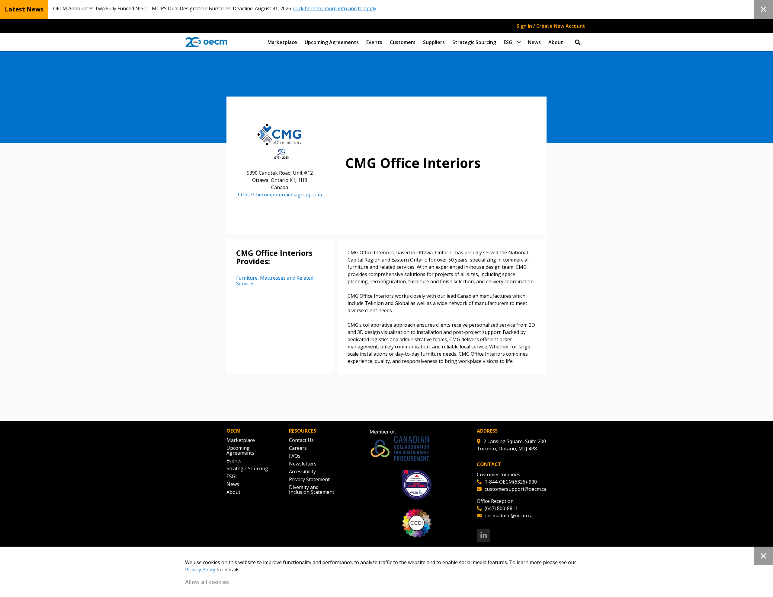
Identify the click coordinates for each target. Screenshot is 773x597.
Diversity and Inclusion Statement (311, 489)
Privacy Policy (200, 569)
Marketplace (282, 42)
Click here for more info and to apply (334, 8)
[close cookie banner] (763, 556)
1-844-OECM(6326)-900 (511, 481)
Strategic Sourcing (474, 42)
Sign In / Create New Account (551, 26)
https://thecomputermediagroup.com (280, 194)
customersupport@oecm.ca (516, 489)
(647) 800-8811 (501, 508)
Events (374, 42)
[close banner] (763, 9)
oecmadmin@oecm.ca (509, 515)
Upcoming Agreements (332, 42)
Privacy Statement (309, 479)
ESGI (509, 42)
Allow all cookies (207, 582)
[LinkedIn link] (483, 535)
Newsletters (302, 463)
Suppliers (434, 42)
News (534, 42)
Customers (402, 42)
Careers (298, 448)
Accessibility (302, 471)
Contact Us (301, 440)
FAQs (294, 456)
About (555, 42)
